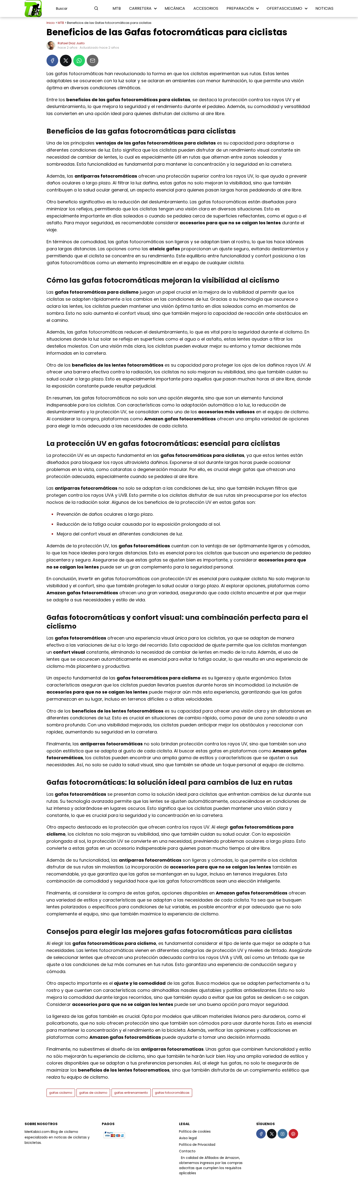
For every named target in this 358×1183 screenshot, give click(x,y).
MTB (117, 8)
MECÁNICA (175, 8)
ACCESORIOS (205, 8)
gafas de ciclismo (93, 1092)
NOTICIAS (324, 8)
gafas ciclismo (60, 1092)
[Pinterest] (293, 1133)
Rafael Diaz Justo (71, 43)
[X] (66, 60)
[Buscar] (96, 8)
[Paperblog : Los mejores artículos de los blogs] (179, 1157)
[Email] (92, 60)
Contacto (187, 1151)
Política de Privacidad (197, 1144)
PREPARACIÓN (240, 8)
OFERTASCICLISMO (284, 8)
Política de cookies (195, 1131)
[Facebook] (52, 60)
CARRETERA (140, 8)
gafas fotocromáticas (172, 1092)
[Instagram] (282, 1133)
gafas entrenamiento (131, 1092)
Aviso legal (188, 1138)
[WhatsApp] (79, 60)
